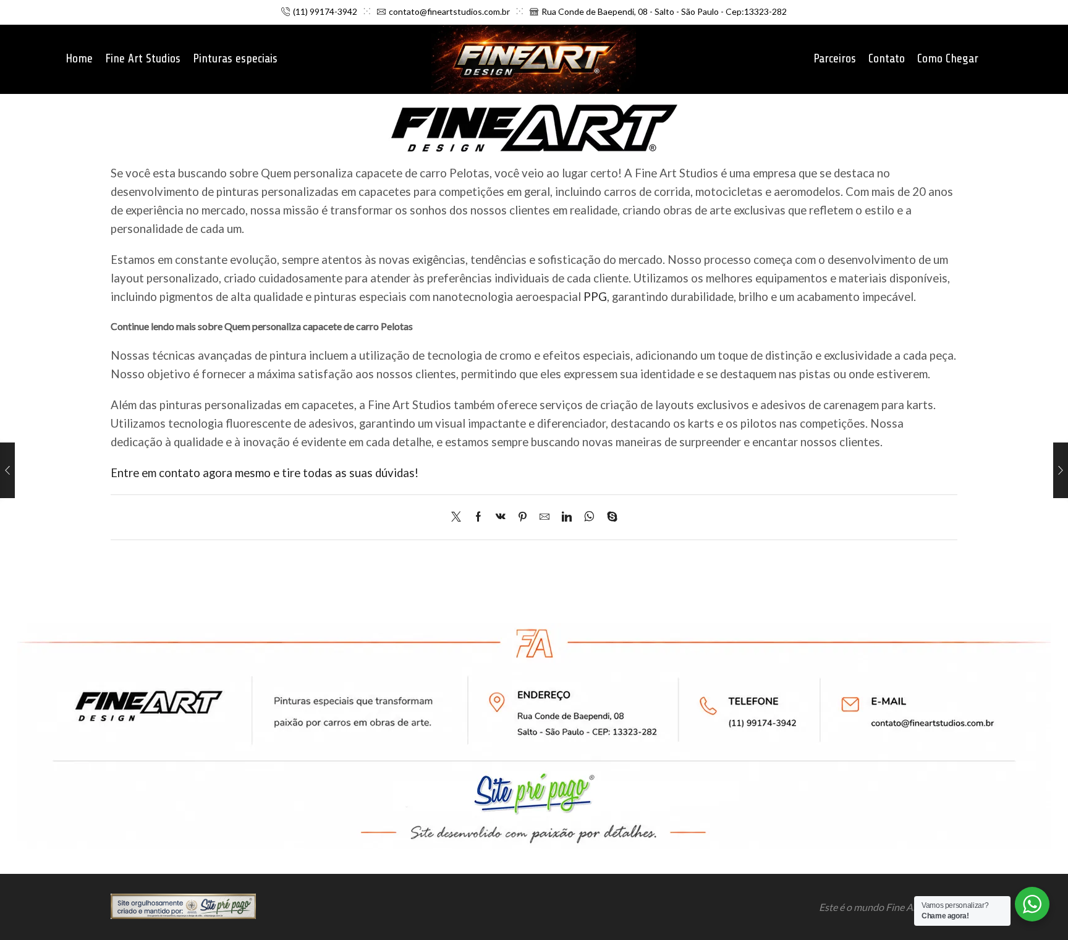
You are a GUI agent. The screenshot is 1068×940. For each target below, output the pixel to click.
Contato (886, 59)
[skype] (609, 517)
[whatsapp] (589, 517)
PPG (595, 296)
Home (79, 59)
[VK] (501, 517)
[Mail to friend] (544, 517)
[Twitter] (459, 517)
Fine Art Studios (142, 59)
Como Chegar (947, 59)
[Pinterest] (522, 517)
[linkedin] (567, 517)
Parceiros (834, 59)
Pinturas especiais (235, 59)
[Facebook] (478, 517)
